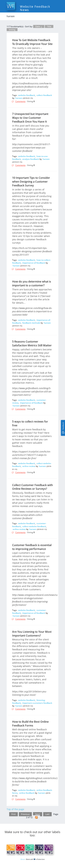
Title (49, 26)
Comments (20, 101)
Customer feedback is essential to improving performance (32, 547)
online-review (28, 466)
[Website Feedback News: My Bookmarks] (36, 817)
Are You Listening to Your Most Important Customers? (32, 633)
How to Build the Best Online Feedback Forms (30, 723)
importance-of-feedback (33, 262)
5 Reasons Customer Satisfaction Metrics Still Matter (32, 343)
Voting (12, 29)
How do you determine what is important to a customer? (31, 283)
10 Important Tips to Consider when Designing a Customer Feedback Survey (31, 181)
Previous (25, 814)
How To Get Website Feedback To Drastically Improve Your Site (32, 42)
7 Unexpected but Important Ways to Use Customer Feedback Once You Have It (30, 117)
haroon (18, 98)
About (22, 859)
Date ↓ (38, 26)
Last (47, 814)
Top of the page (15, 809)
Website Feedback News (35, 8)
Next (37, 814)
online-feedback (26, 793)
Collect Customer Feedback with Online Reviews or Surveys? (32, 487)
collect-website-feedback (34, 526)
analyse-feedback (30, 159)
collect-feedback (44, 95)
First (13, 814)
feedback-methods (31, 322)
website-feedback (26, 95)
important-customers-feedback (37, 703)
